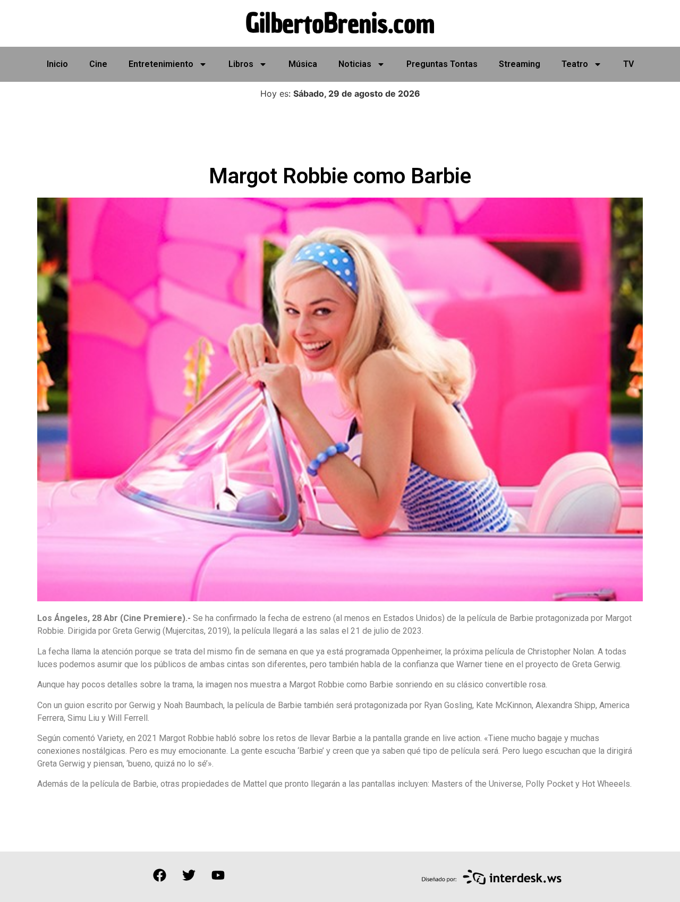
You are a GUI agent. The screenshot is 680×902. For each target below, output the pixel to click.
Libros (240, 64)
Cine (98, 64)
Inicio (57, 64)
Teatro (575, 64)
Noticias (354, 64)
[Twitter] (188, 875)
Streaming (519, 64)
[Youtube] (218, 875)
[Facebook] (159, 875)
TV (628, 64)
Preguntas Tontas (442, 64)
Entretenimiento (161, 64)
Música (302, 64)
